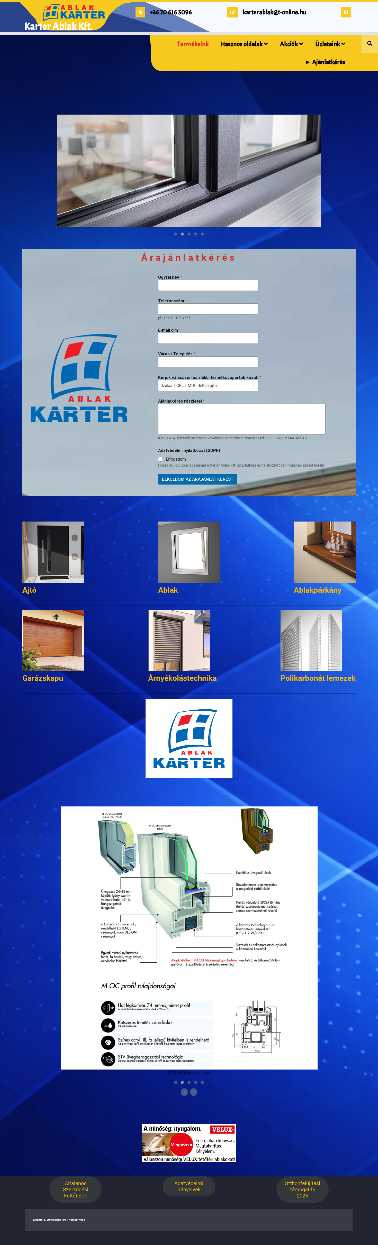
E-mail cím (169, 330)
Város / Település (176, 353)
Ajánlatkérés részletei (181, 401)
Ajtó (29, 590)
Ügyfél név (170, 277)
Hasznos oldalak (242, 44)
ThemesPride (75, 1219)
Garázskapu (42, 678)
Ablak (168, 590)
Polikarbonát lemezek (318, 678)
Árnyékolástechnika (182, 678)
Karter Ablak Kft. (58, 26)
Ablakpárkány (317, 590)
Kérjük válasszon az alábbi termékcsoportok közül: (209, 377)
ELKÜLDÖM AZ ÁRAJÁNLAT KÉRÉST (197, 479)
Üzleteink (327, 44)
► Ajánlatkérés (325, 62)
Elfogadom (176, 459)
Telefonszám (172, 301)
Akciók (289, 44)
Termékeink (193, 44)
